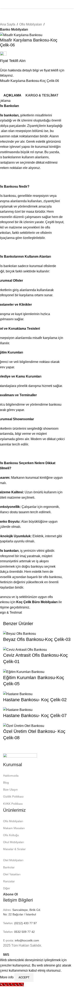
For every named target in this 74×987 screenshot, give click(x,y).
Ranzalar (9, 881)
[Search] (69, 4)
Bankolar (9, 867)
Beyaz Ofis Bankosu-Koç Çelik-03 (37, 639)
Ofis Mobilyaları (30, 24)
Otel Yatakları (12, 874)
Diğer (6, 888)
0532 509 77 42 (24, 931)
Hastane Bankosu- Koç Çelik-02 (35, 699)
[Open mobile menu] (4, 4)
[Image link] (20, 757)
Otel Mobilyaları (13, 860)
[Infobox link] (34, 65)
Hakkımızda (10, 775)
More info (7, 977)
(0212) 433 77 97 (25, 923)
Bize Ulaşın (10, 789)
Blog (6, 782)
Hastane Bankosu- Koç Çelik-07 (35, 715)
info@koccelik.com (27, 940)
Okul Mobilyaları (13, 842)
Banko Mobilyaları (14, 29)
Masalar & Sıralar (14, 849)
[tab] (12, 95)
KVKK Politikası (13, 803)
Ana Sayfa (7, 24)
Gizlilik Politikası (13, 796)
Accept (23, 977)
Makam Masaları (14, 828)
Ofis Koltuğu (11, 835)
